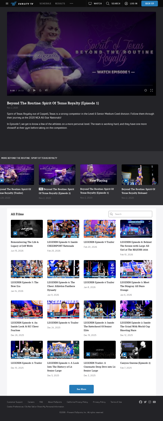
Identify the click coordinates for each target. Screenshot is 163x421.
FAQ (41, 402)
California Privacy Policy (77, 402)
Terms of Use (116, 402)
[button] (71, 3)
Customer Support (15, 402)
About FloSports (55, 402)
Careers (31, 402)
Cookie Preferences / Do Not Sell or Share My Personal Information (35, 406)
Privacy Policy (99, 402)
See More (81, 389)
